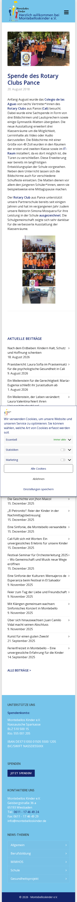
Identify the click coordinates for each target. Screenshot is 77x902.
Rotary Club (21, 197)
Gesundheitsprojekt (24, 879)
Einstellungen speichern (38, 489)
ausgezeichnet (50, 215)
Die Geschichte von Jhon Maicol (29, 499)
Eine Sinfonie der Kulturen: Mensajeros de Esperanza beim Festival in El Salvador (36, 578)
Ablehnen (38, 479)
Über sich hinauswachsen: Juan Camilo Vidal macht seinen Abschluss (34, 622)
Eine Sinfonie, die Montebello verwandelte (36, 527)
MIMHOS (17, 862)
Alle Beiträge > (19, 670)
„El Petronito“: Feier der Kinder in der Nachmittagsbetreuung (33, 513)
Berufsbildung (21, 853)
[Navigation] (66, 12)
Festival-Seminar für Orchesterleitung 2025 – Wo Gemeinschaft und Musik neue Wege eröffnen (37, 559)
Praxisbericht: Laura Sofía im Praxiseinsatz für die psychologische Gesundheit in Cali (37, 366)
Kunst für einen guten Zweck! (28, 636)
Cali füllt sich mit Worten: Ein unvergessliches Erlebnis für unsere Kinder (37, 541)
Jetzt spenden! (21, 773)
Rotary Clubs (16, 108)
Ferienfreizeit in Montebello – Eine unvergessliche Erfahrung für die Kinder (35, 650)
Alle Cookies (38, 468)
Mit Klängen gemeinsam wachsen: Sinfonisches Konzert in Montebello (32, 606)
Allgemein (17, 845)
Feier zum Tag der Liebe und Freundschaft (37, 592)
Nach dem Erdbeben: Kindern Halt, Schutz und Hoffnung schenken (36, 350)
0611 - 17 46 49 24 (26, 812)
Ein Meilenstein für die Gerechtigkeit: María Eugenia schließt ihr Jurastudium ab (37, 383)
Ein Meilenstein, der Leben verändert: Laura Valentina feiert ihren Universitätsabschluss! (33, 401)
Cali (45, 108)
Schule (15, 870)
